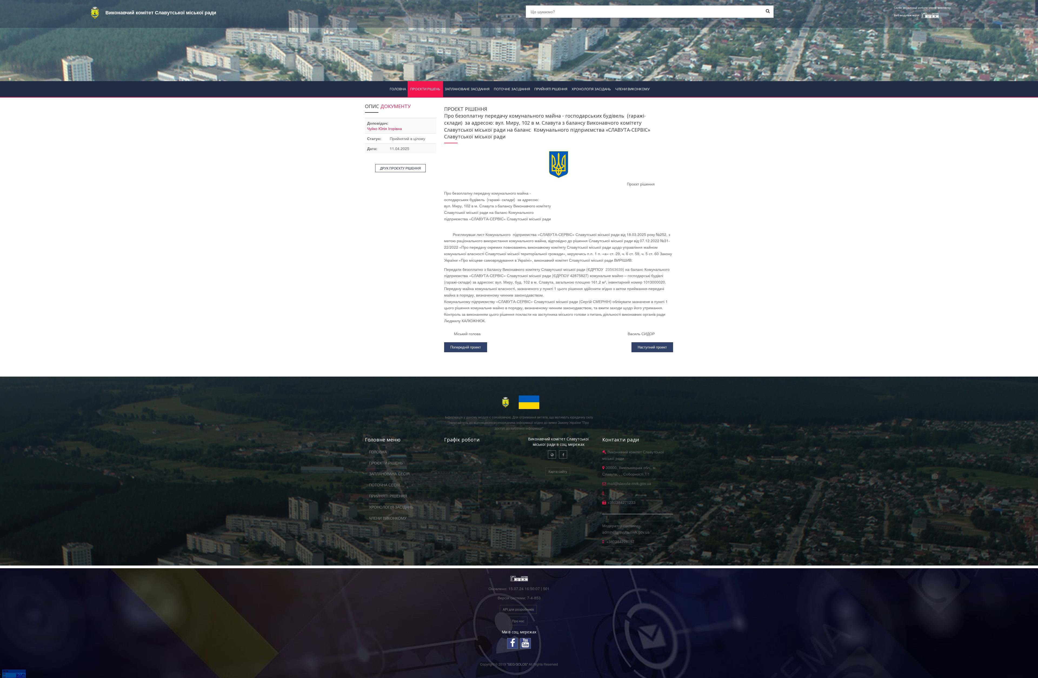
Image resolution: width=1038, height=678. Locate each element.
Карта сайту (557, 471)
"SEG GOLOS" (517, 664)
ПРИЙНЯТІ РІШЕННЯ (550, 89)
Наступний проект (652, 347)
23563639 (614, 269)
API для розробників (518, 609)
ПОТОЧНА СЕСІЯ (384, 484)
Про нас (518, 621)
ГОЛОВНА (398, 89)
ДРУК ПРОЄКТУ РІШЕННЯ (400, 168)
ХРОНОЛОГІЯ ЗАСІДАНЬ (591, 89)
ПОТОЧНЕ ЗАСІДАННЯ (512, 89)
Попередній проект (465, 347)
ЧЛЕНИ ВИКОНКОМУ (632, 89)
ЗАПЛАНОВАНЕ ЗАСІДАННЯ (467, 89)
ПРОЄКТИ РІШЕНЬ (425, 89)
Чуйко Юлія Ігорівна (384, 128)
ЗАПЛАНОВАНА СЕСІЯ (389, 473)
